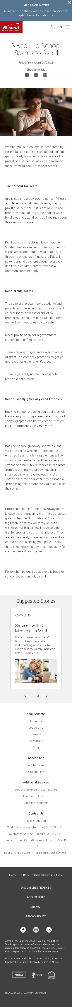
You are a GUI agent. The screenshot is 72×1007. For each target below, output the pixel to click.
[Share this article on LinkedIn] (36, 76)
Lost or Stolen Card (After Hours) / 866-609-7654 (36, 852)
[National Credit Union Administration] (18, 975)
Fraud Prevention (29, 62)
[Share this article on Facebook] (27, 76)
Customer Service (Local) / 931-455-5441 (36, 833)
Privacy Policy (36, 916)
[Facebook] (23, 930)
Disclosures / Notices (36, 887)
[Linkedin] (49, 930)
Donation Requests (36, 802)
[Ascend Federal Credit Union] (11, 27)
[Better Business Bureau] (37, 975)
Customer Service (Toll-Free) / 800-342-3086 (36, 827)
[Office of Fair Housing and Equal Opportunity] (51, 975)
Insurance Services (36, 796)
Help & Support (36, 820)
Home (13, 875)
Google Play (36, 771)
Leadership (36, 727)
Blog (36, 747)
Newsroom (36, 740)
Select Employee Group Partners (36, 789)
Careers (36, 734)
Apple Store (36, 765)
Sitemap (36, 906)
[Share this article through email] (45, 76)
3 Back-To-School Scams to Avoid (42, 875)
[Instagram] (36, 930)
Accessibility (36, 897)
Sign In (56, 27)
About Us (36, 721)
